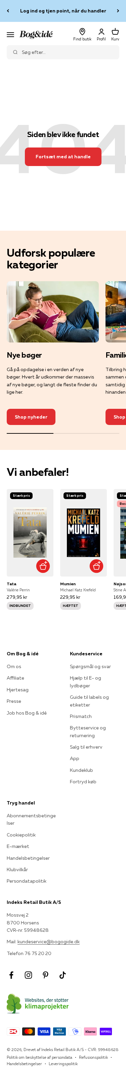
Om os (14, 666)
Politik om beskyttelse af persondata (39, 1057)
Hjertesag (18, 690)
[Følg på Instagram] (28, 975)
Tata (11, 583)
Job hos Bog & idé (27, 713)
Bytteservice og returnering (88, 731)
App (74, 758)
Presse (14, 701)
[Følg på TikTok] (62, 975)
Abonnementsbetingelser (31, 819)
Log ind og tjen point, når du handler (63, 11)
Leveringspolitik (63, 1063)
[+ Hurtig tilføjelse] (43, 566)
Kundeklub (81, 770)
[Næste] (118, 11)
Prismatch (81, 716)
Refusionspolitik (93, 1057)
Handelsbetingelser (28, 858)
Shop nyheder (31, 417)
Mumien (68, 583)
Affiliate (15, 678)
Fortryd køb (83, 782)
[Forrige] (8, 11)
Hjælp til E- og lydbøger (85, 681)
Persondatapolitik (26, 881)
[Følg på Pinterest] (45, 975)
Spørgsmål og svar (90, 666)
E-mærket (18, 846)
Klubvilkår (17, 869)
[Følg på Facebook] (11, 975)
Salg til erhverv (86, 747)
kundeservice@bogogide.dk (48, 942)
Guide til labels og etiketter (89, 701)
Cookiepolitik (21, 835)
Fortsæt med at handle (63, 157)
